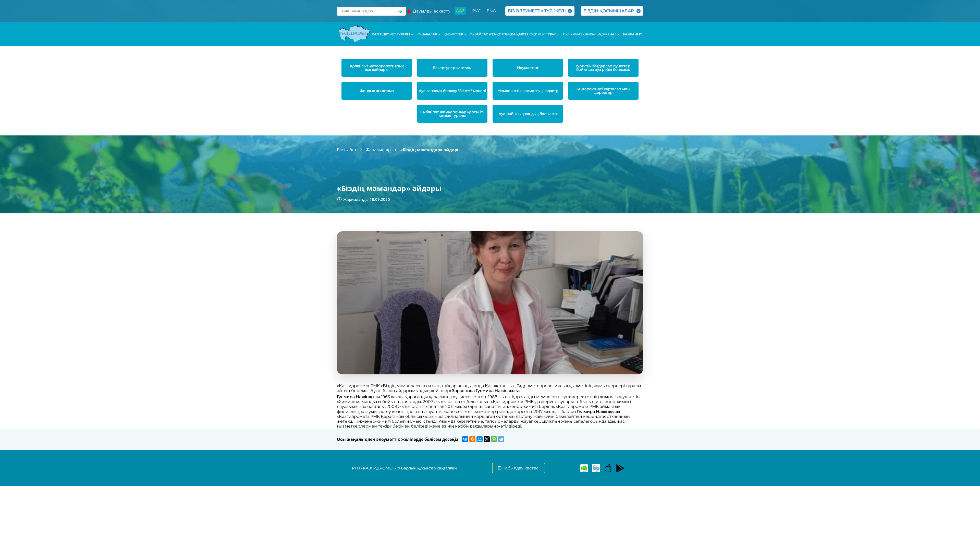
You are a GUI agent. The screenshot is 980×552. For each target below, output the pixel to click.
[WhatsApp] (494, 439)
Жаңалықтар (378, 150)
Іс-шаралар (426, 34)
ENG (491, 10)
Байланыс (632, 34)
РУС (476, 10)
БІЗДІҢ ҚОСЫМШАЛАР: (609, 10)
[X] (487, 439)
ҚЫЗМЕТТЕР (453, 34)
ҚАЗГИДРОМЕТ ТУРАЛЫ (391, 34)
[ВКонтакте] (465, 439)
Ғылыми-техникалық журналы (591, 34)
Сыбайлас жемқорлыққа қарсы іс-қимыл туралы (514, 34)
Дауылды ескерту (430, 11)
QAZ (460, 10)
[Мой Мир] (479, 439)
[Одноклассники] (472, 439)
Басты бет (346, 150)
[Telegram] (501, 439)
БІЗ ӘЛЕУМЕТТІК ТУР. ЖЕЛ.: (538, 10)
